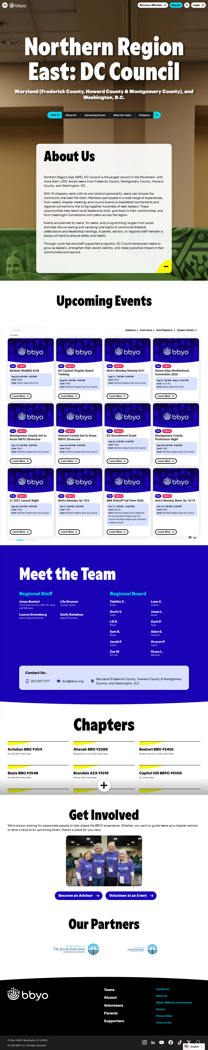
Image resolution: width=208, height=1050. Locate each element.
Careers (160, 1009)
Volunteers (113, 1005)
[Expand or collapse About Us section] (164, 266)
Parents (111, 1013)
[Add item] (157, 115)
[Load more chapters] (104, 785)
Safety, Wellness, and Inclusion (174, 1002)
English (195, 1046)
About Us (70, 115)
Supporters (114, 1021)
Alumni (110, 997)
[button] (5, 5)
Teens (109, 989)
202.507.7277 (40, 681)
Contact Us (162, 989)
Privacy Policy (164, 1015)
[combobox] (194, 1046)
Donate (176, 5)
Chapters (144, 115)
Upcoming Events (95, 115)
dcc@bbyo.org (73, 681)
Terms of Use (163, 1022)
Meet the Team (122, 115)
